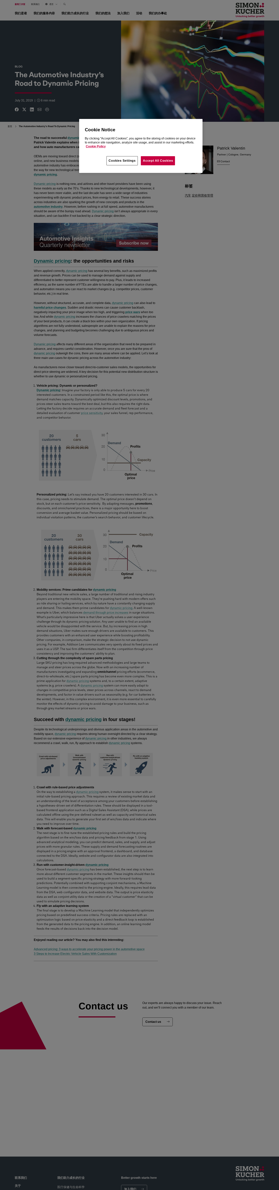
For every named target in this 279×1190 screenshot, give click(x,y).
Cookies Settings (122, 160)
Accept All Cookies (158, 160)
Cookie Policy (96, 146)
